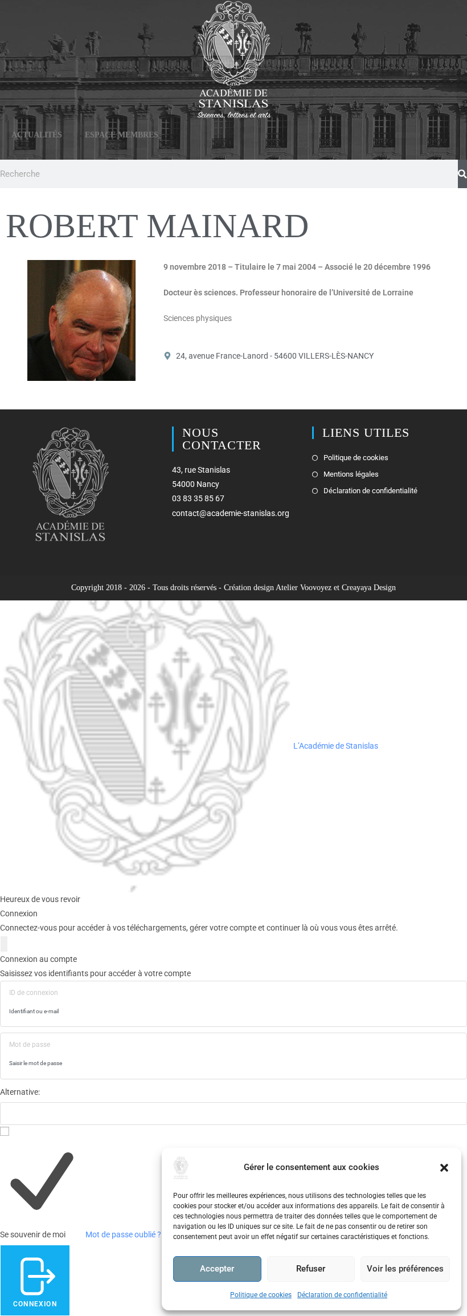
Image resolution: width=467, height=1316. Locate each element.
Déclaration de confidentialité (342, 1295)
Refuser (310, 1269)
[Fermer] (4, 944)
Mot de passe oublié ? (123, 1234)
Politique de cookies (261, 1295)
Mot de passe (29, 1045)
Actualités (36, 135)
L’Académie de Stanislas (335, 745)
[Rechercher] (462, 174)
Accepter (217, 1269)
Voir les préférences (405, 1269)
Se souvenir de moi (32, 1234)
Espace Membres (121, 135)
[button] (444, 1167)
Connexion (35, 1304)
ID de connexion (33, 993)
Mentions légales (351, 474)
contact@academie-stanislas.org (230, 513)
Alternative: (20, 1091)
